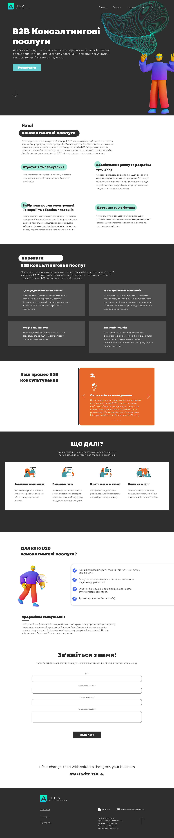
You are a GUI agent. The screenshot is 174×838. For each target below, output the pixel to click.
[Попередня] (84, 396)
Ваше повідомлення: (87, 709)
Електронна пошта (86, 685)
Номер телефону (86, 697)
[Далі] (148, 396)
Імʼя (86, 674)
